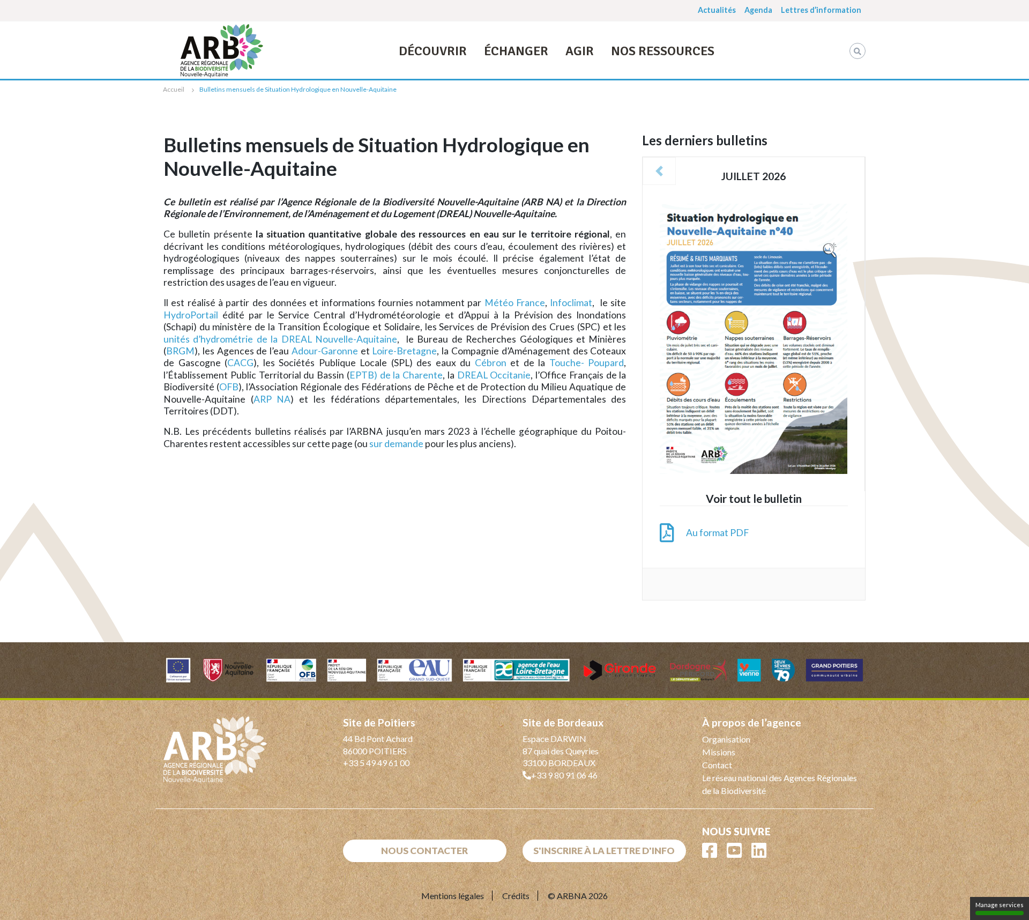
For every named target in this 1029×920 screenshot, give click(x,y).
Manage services (999, 904)
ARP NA (272, 399)
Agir (579, 51)
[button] (659, 171)
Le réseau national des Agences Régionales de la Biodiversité (779, 784)
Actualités (717, 9)
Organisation (726, 739)
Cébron (490, 362)
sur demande (396, 443)
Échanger (516, 51)
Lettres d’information (821, 9)
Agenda (758, 9)
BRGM (180, 351)
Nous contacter (424, 850)
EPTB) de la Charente (396, 375)
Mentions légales (452, 896)
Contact (717, 765)
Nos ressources (662, 51)
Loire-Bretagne (404, 351)
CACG (240, 362)
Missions (718, 752)
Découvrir (433, 51)
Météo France (514, 302)
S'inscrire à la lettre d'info (604, 850)
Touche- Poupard (586, 362)
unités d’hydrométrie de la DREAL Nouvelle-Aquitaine (280, 339)
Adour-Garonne (325, 351)
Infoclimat (571, 302)
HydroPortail (190, 315)
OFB (228, 386)
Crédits (516, 896)
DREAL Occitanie (494, 375)
